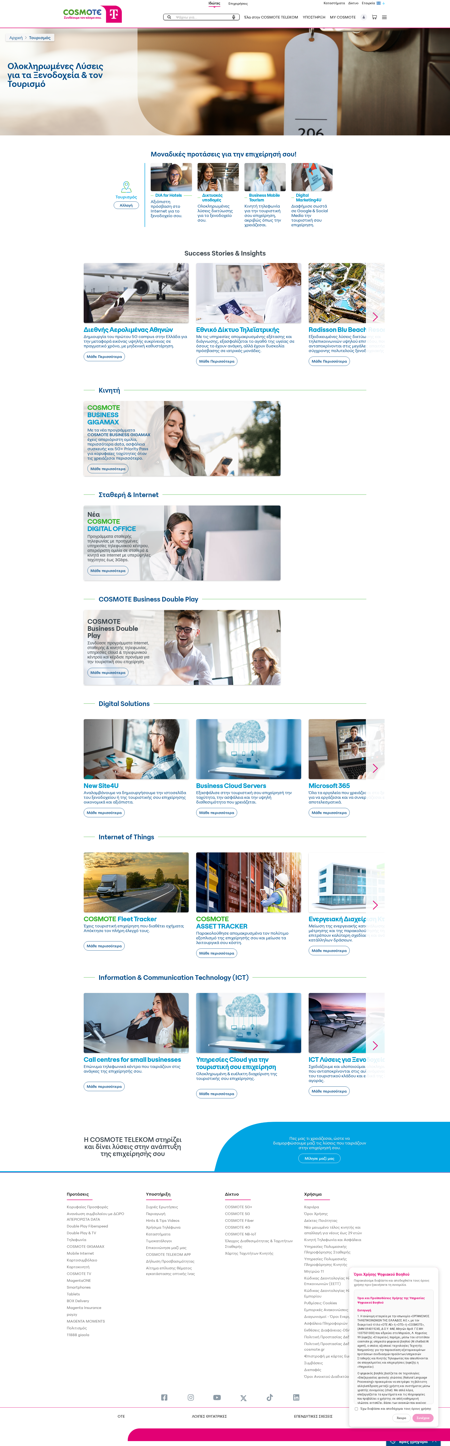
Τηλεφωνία (76, 1239)
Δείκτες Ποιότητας (321, 1220)
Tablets (73, 1294)
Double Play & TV (81, 1232)
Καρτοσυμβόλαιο (82, 1260)
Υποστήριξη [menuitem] (158, 1194)
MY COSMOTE (343, 17)
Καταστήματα (334, 3)
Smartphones (79, 1287)
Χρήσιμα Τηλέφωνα (163, 1227)
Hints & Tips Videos (163, 1220)
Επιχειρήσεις (238, 3)
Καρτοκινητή (78, 1266)
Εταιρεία (368, 3)
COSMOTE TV (79, 1273)
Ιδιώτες (214, 3)
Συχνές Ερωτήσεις (162, 1206)
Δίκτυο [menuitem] (232, 1194)
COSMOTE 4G (237, 1227)
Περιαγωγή (155, 1213)
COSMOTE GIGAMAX (85, 1246)
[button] (363, 17)
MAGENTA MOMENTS (86, 1321)
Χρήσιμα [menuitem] (313, 1194)
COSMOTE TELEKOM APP (168, 1254)
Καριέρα (311, 1206)
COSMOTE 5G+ (238, 1206)
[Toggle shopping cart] (377, 16)
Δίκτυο (353, 3)
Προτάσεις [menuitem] (78, 1194)
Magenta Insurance (84, 1307)
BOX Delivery (78, 1300)
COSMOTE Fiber (239, 1220)
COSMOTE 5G (237, 1213)
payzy (72, 1314)
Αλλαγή (126, 205)
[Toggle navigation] (383, 17)
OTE (121, 1416)
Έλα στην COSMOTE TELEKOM (271, 17)
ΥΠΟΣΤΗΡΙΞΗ (314, 17)
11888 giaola (78, 1334)
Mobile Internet (80, 1253)
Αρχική (16, 37)
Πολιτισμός (77, 1328)
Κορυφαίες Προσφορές (87, 1206)
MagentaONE (79, 1280)
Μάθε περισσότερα (107, 468)
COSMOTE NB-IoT (240, 1234)
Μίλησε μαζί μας (319, 1158)
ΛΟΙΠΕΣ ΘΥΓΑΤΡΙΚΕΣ (209, 1416)
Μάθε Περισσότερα (104, 356)
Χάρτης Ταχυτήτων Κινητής (249, 1253)
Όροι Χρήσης (316, 1213)
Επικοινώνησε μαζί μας (166, 1247)
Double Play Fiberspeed (87, 1226)
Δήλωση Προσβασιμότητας (170, 1261)
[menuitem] (164, 1397)
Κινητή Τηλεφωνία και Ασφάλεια (332, 1239)
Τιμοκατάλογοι (159, 1240)
